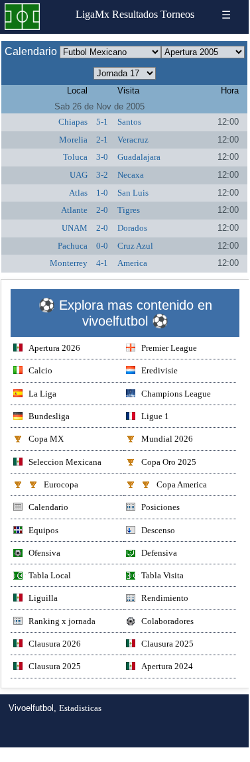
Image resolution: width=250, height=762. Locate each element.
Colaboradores (167, 621)
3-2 (102, 175)
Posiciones (160, 507)
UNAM (75, 228)
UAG (79, 175)
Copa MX (46, 439)
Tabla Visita (162, 575)
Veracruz (133, 140)
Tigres (128, 210)
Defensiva (159, 553)
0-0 (102, 246)
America (132, 263)
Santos (129, 122)
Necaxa (130, 175)
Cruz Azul (135, 246)
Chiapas (73, 122)
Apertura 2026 (54, 348)
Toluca (75, 157)
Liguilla (43, 598)
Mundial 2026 (167, 439)
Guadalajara (138, 157)
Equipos (43, 530)
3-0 (102, 157)
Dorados (132, 228)
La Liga (42, 394)
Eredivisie (159, 370)
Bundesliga (49, 416)
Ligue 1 (155, 416)
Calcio (40, 370)
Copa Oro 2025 (168, 462)
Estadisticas (80, 708)
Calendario (48, 507)
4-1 (102, 263)
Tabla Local (50, 575)
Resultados (135, 14)
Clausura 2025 (167, 644)
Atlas (78, 193)
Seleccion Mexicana (65, 462)
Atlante (74, 210)
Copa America (181, 484)
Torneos (177, 14)
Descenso (158, 530)
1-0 (102, 193)
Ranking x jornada (62, 621)
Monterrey (69, 263)
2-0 (102, 210)
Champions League (176, 394)
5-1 (102, 122)
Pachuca (73, 246)
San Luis (133, 193)
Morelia (73, 140)
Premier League (169, 348)
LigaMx (92, 14)
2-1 (102, 140)
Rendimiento (164, 598)
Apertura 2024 (167, 666)
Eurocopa (61, 484)
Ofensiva (44, 553)
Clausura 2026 (55, 644)
